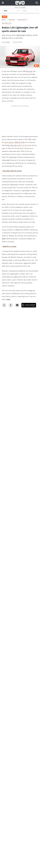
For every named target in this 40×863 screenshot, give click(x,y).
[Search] (36, 2)
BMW (3, 239)
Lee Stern (7, 42)
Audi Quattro (9, 142)
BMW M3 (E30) (20, 142)
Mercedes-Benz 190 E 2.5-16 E (17, 145)
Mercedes (29, 71)
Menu (3, 3)
